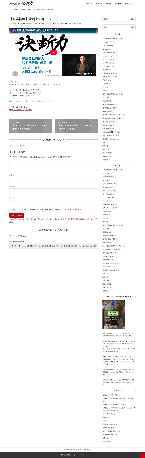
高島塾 (104, 160)
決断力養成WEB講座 (74, 23)
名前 (11, 175)
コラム (104, 49)
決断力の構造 (59, 23)
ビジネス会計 (106, 66)
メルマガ (105, 70)
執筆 (103, 90)
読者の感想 (106, 153)
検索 (132, 19)
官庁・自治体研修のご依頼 (111, 94)
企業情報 (66, 450)
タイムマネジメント (109, 56)
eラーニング (106, 42)
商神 (103, 87)
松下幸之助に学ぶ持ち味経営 (111, 118)
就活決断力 (106, 101)
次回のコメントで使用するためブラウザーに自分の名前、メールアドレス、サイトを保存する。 (47, 209)
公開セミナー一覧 (108, 77)
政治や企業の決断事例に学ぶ (111, 115)
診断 (103, 142)
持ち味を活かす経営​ (109, 108)
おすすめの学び (107, 45)
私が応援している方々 (109, 139)
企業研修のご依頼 (31, 23)
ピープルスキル (107, 63)
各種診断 (105, 84)
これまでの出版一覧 (109, 52)
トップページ (58, 450)
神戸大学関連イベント (109, 135)
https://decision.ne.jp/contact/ (20, 110)
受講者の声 (106, 80)
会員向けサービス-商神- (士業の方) (114, 404)
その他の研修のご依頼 (109, 434)
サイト (11, 198)
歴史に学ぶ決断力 (108, 122)
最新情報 (79, 450)
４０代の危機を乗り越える (111, 39)
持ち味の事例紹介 (108, 104)
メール (12, 186)
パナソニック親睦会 (109, 59)
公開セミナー (106, 438)
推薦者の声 (106, 111)
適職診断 (105, 156)
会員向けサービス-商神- (110, 395)
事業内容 (72, 450)
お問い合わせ (87, 450)
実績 (103, 97)
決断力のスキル (46, 23)
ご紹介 (104, 421)
